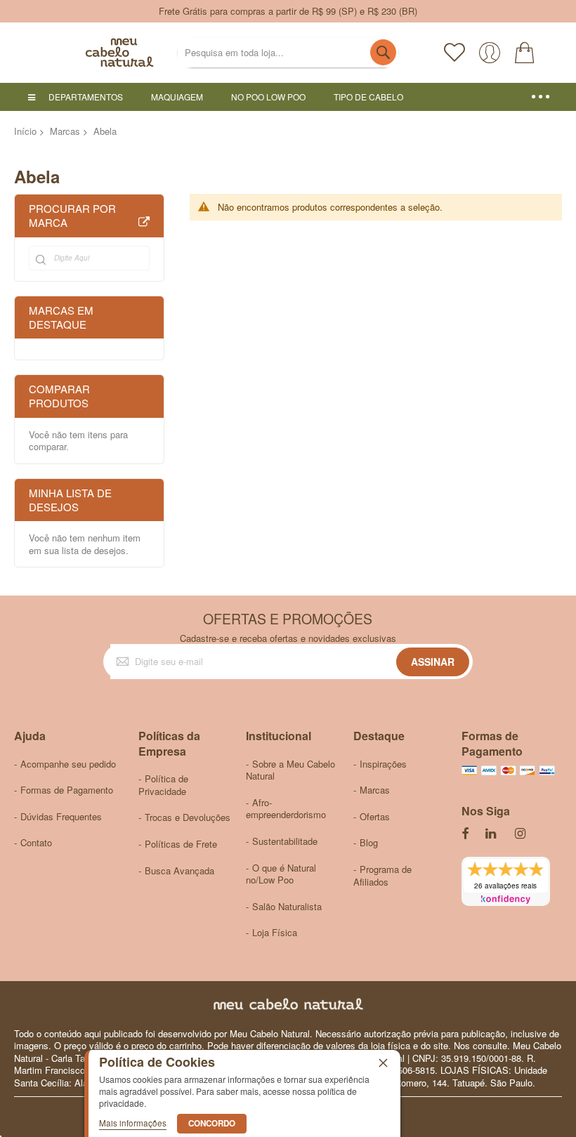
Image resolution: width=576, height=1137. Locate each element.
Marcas (65, 131)
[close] (382, 1062)
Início (25, 131)
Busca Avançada (179, 870)
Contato (36, 842)
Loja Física (274, 932)
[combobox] (288, 52)
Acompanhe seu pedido (68, 763)
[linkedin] (491, 834)
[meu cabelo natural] (84, 53)
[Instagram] (521, 834)
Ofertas (375, 816)
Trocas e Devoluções (187, 817)
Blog (369, 842)
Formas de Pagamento (66, 789)
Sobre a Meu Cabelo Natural (290, 770)
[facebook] (465, 834)
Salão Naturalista (287, 906)
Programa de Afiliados (382, 875)
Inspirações (383, 763)
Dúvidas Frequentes (61, 816)
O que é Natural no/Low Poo (281, 874)
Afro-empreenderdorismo (286, 809)
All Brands (144, 222)
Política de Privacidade (163, 785)
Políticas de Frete (181, 843)
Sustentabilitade (285, 841)
